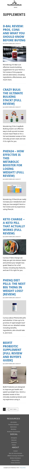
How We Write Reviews (15, 453)
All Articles (13, 422)
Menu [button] (15, 7)
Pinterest (13, 440)
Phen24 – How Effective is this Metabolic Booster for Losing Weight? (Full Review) (13, 164)
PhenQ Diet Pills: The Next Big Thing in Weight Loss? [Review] (14, 287)
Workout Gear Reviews (13, 431)
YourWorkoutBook (14, 3)
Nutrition (13, 429)
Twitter (14, 444)
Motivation (13, 427)
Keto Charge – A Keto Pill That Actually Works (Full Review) (14, 226)
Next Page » (13, 409)
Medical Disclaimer (15, 458)
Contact (15, 451)
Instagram (14, 437)
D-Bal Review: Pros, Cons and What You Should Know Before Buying (14, 33)
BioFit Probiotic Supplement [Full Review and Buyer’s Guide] (12, 351)
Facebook (14, 442)
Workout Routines (13, 424)
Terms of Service (15, 462)
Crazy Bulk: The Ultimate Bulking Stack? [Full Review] (13, 96)
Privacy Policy (15, 460)
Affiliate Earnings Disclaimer (15, 455)
